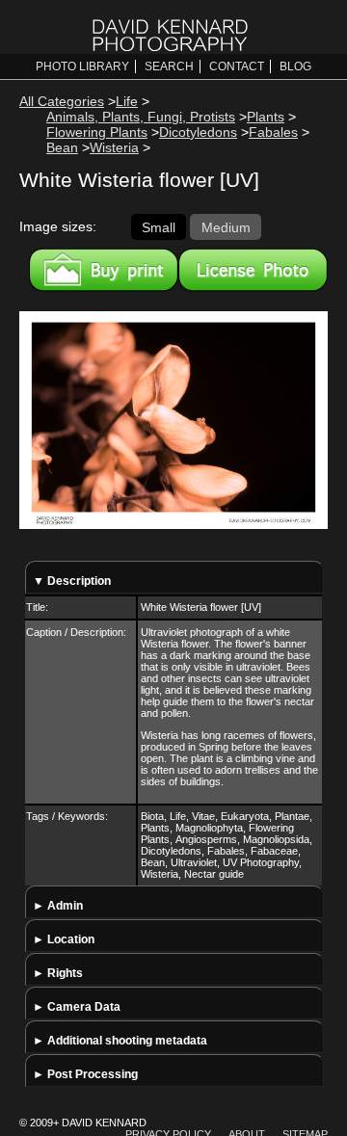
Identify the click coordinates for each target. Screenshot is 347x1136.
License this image (253, 270)
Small (158, 226)
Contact (236, 66)
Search (169, 66)
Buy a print (103, 270)
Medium (226, 226)
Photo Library (82, 66)
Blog (295, 66)
